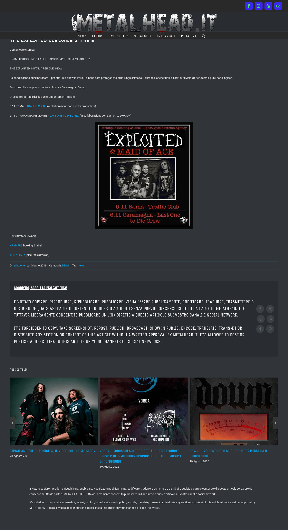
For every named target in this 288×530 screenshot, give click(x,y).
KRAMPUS (16, 245)
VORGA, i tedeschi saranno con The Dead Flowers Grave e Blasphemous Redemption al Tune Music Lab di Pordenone (52, 456)
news (81, 265)
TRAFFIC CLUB (36, 106)
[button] (204, 35)
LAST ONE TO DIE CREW (64, 115)
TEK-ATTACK (17, 254)
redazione (19, 265)
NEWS (66, 265)
